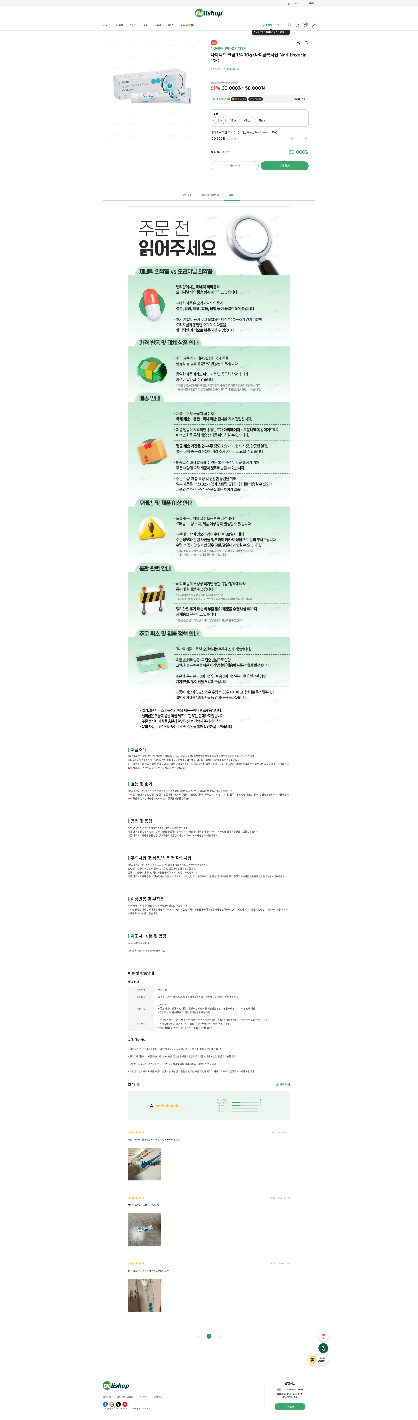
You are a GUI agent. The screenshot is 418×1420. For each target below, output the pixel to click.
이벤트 (171, 25)
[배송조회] (297, 25)
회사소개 (107, 1397)
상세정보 (187, 195)
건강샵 (106, 25)
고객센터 (311, 3)
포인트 (133, 25)
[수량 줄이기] (291, 138)
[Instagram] (111, 1404)
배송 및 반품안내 (210, 195)
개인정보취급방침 (125, 1397)
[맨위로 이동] (323, 1348)
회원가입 (298, 3)
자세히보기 (298, 99)
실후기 (157, 25)
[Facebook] (105, 1404)
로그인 (287, 3)
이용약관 (143, 1397)
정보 (145, 25)
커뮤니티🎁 (187, 25)
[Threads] (118, 1404)
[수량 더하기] (306, 138)
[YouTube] (124, 1404)
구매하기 (284, 166)
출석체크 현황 (272, 25)
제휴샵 (119, 25)
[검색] (290, 25)
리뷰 (232, 195)
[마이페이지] (313, 25)
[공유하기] (299, 43)
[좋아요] (307, 43)
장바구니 (234, 166)
